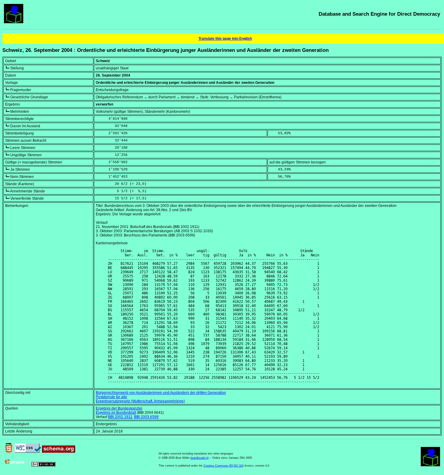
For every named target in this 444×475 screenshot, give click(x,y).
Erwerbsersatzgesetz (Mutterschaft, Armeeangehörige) (140, 401)
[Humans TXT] (17, 465)
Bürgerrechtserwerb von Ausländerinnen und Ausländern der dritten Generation (161, 393)
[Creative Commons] (43, 465)
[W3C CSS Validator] (27, 451)
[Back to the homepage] (13, 22)
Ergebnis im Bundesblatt (116, 412)
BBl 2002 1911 (120, 417)
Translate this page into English (225, 38)
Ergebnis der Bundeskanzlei (119, 408)
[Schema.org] (58, 451)
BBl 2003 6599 (146, 417)
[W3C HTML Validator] (9, 451)
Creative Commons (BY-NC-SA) (224, 465)
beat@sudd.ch (200, 457)
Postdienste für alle (111, 397)
